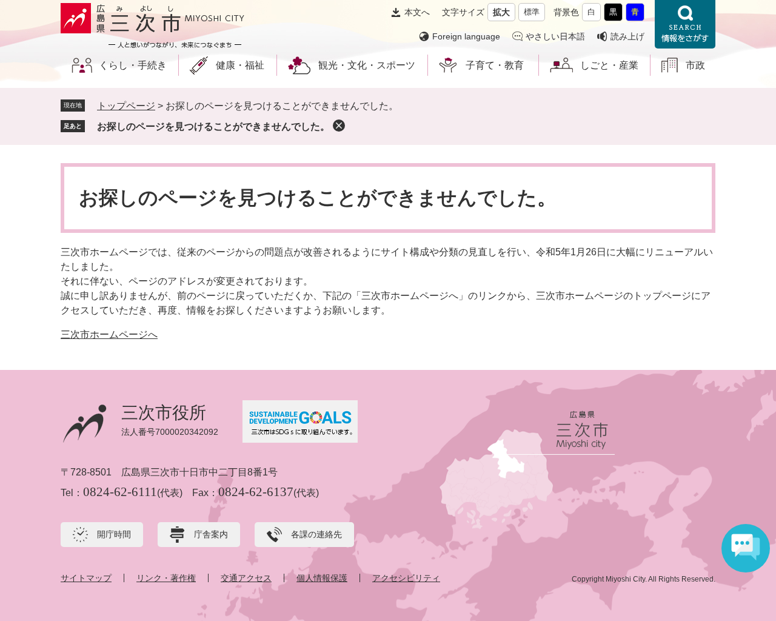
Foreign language (466, 36)
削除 (339, 125)
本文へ (417, 12)
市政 (695, 65)
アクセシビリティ (406, 578)
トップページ (126, 106)
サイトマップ (86, 578)
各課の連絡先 (316, 534)
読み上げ (627, 36)
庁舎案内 (211, 534)
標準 (532, 11)
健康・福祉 (240, 65)
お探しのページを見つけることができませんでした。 (213, 126)
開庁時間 (114, 534)
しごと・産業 (609, 65)
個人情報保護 (321, 578)
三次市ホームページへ (109, 334)
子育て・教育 (495, 65)
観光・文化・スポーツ (366, 65)
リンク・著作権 (166, 578)
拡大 (501, 12)
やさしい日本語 (555, 36)
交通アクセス (246, 578)
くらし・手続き (133, 65)
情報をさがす (685, 24)
